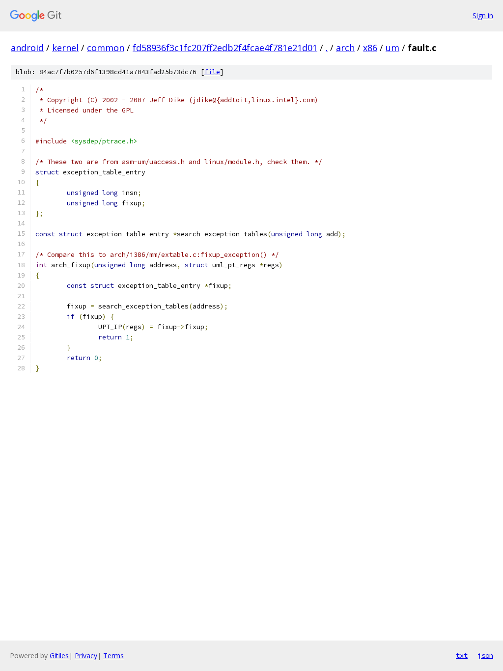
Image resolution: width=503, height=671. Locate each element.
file (212, 72)
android (27, 48)
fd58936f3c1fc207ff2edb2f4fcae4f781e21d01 (225, 48)
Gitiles (59, 655)
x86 (370, 48)
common (105, 48)
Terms (113, 655)
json (485, 655)
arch (345, 48)
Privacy (86, 655)
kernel (65, 48)
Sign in (483, 15)
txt (462, 655)
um (392, 48)
